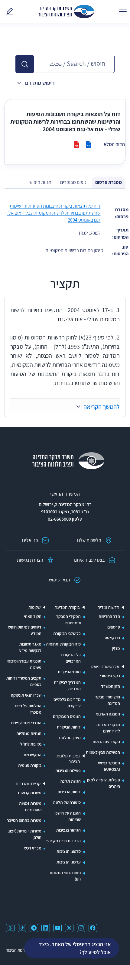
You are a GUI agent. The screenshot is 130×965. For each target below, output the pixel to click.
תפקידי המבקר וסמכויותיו (68, 620)
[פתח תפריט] (122, 11)
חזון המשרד (110, 686)
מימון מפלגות (70, 737)
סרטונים (113, 627)
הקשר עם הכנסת (106, 741)
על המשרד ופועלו (105, 666)
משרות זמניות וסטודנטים (30, 806)
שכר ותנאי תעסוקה (26, 695)
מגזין (116, 648)
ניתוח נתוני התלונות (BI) (65, 876)
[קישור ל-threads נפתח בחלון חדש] (10, 928)
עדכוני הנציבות (69, 862)
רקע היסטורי (110, 675)
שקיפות (34, 607)
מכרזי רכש (32, 848)
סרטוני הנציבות (69, 851)
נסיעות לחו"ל (30, 744)
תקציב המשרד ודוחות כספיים (23, 681)
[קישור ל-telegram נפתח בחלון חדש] (34, 928)
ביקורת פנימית (29, 765)
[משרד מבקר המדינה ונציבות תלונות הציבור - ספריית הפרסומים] (66, 11)
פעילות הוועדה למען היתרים (103, 783)
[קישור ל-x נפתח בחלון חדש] (69, 928)
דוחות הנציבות (69, 791)
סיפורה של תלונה (67, 802)
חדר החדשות (109, 616)
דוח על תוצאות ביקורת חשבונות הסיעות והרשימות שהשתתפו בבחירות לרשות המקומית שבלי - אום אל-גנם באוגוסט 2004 (53, 213)
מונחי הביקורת (69, 671)
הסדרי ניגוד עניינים (26, 722)
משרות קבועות (29, 792)
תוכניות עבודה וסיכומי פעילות (24, 664)
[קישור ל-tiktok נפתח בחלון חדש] (22, 928)
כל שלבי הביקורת (67, 633)
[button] (25, 64)
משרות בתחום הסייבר (24, 820)
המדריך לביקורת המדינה (67, 685)
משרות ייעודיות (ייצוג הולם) (24, 834)
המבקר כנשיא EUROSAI (109, 766)
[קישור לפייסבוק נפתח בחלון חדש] (93, 928)
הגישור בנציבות (68, 830)
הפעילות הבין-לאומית (103, 752)
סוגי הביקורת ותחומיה (63, 644)
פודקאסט (112, 637)
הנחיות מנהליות (28, 733)
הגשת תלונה (70, 781)
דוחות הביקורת (69, 727)
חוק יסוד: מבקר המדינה (107, 700)
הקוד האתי (32, 616)
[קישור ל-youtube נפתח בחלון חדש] (57, 928)
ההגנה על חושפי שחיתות (67, 816)
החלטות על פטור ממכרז (27, 709)
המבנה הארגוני (108, 714)
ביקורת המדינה (67, 607)
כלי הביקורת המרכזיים (71, 658)
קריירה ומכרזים (28, 783)
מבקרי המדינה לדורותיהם (108, 728)
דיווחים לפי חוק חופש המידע (24, 630)
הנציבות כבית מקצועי (63, 840)
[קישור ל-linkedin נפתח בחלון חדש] (45, 928)
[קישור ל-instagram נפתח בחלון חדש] (81, 928)
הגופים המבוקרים (67, 716)
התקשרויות (32, 754)
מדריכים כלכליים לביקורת (67, 702)
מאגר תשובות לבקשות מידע (30, 647)
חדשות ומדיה (108, 607)
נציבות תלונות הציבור (68, 758)
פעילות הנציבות (68, 770)
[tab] (108, 182)
